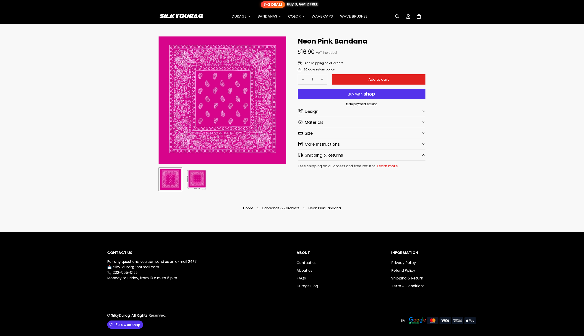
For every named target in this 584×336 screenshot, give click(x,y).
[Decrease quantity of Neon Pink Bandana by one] (303, 79)
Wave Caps (322, 16)
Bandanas (267, 16)
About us (304, 270)
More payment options (361, 104)
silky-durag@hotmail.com (136, 267)
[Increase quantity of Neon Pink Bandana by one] (322, 79)
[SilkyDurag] (181, 16)
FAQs (301, 278)
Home (248, 208)
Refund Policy (403, 270)
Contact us (306, 262)
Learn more (387, 166)
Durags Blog (307, 286)
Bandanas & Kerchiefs (281, 208)
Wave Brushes (354, 16)
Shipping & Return (407, 278)
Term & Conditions (408, 286)
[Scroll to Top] (575, 311)
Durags (239, 16)
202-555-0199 (125, 272)
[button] (419, 16)
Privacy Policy (403, 262)
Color (294, 16)
